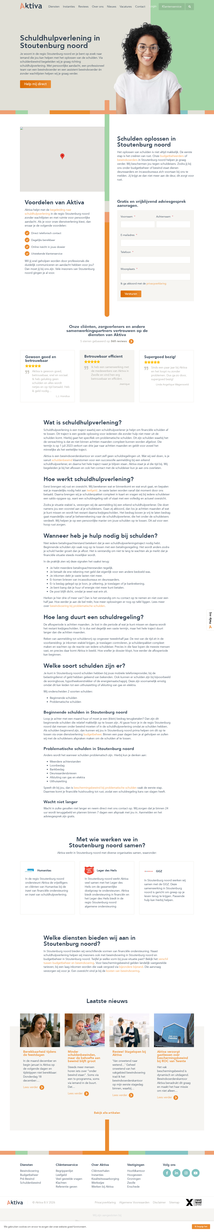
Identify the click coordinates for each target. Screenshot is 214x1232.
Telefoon (127, 252)
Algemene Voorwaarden (134, 1202)
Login (153, 6)
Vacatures (126, 7)
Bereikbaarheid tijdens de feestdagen (39, 1053)
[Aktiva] (31, 5)
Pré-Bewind (27, 1179)
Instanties (69, 7)
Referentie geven (66, 1187)
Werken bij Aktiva (102, 1187)
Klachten (61, 1183)
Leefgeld (61, 1175)
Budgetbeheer (29, 1175)
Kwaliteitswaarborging (105, 1179)
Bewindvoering (29, 1171)
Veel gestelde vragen (69, 1179)
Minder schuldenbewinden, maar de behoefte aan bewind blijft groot (84, 1056)
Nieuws (111, 7)
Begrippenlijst (64, 1171)
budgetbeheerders (172, 156)
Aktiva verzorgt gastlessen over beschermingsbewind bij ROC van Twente (172, 1056)
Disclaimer (159, 1202)
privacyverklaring (156, 283)
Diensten (54, 7)
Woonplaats (129, 269)
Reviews (83, 7)
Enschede (133, 1187)
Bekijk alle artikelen (107, 1113)
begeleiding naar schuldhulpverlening (48, 212)
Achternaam (164, 216)
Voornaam (128, 216)
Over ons (98, 7)
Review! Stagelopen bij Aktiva (129, 1053)
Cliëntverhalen (100, 1171)
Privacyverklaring (105, 1202)
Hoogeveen (134, 1175)
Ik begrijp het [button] (201, 1226)
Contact (140, 7)
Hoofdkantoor (136, 1171)
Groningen (134, 1179)
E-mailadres (129, 235)
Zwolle (131, 1183)
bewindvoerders (127, 160)
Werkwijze (97, 1183)
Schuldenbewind (30, 1183)
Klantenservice (172, 7)
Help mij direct (35, 84)
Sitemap (174, 1202)
